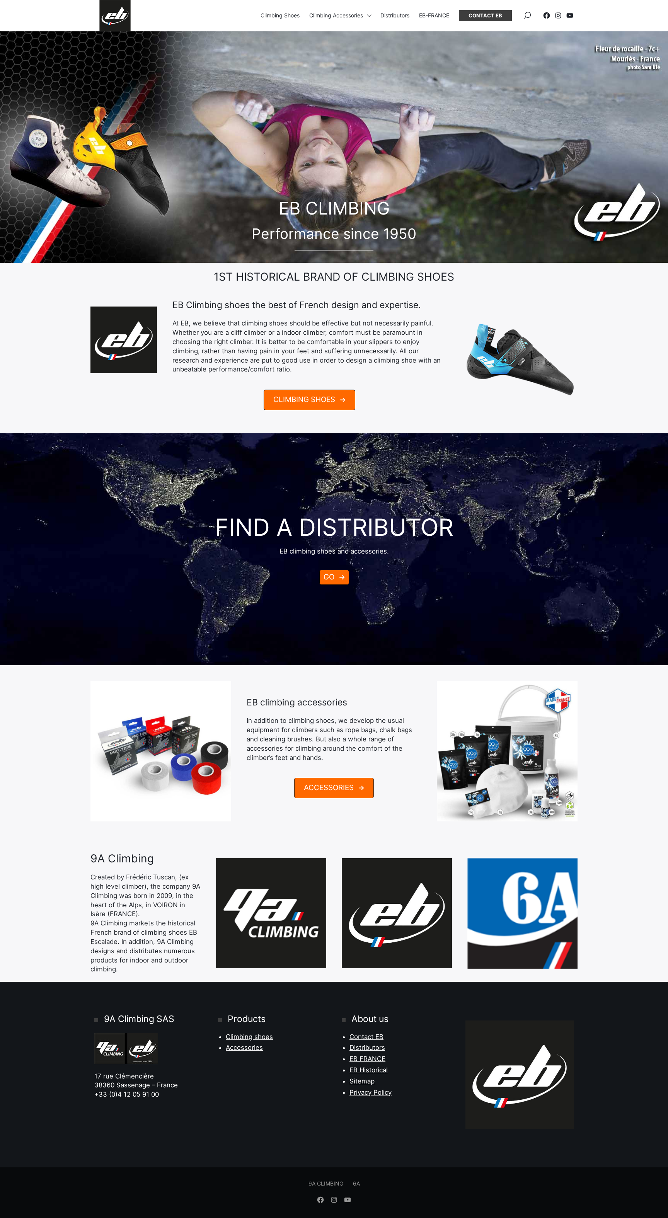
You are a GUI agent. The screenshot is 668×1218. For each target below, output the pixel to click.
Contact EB (485, 15)
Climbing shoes (249, 1037)
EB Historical (368, 1070)
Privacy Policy (370, 1092)
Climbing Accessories (336, 15)
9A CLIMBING (325, 1183)
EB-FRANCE (434, 15)
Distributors (394, 15)
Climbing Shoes (280, 15)
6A (356, 1183)
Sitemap (362, 1081)
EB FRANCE (367, 1059)
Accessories (244, 1047)
